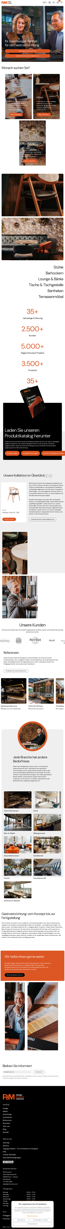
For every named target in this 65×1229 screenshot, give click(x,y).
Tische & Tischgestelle (46, 284)
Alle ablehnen (21, 1220)
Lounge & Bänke (50, 278)
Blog (4, 1129)
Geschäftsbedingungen (12, 1157)
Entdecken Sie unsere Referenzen (16, 671)
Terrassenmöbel (51, 296)
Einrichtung (7, 1114)
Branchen (6, 1123)
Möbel (5, 1111)
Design (5, 1108)
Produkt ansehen (9, 519)
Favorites (6, 1219)
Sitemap (6, 1143)
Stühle (58, 267)
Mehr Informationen (32, 1216)
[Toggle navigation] (61, 2)
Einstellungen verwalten (40, 1220)
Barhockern (54, 273)
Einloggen (6, 1215)
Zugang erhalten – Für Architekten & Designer (20, 1149)
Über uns (6, 1126)
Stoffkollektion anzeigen (30, 453)
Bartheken (55, 290)
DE (44, 2)
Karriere (6, 1146)
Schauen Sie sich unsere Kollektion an (27, 56)
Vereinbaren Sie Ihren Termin (27, 51)
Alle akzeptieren (32, 1224)
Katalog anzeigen (12, 453)
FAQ (4, 1152)
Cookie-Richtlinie (9, 1154)
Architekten (7, 1117)
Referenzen (7, 1120)
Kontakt (6, 1132)
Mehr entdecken (16, 114)
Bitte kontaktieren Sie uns (15, 975)
